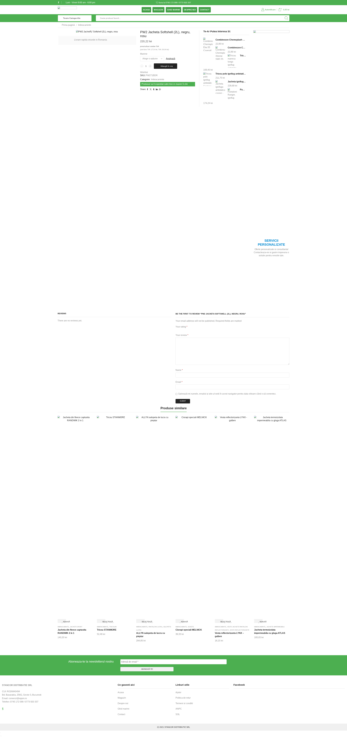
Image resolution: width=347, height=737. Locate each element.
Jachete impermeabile (275, 627)
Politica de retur (183, 698)
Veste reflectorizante (239, 630)
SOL (178, 714)
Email (179, 382)
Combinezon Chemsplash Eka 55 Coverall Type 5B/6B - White (231, 40)
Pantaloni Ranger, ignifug (243, 89)
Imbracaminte (84, 25)
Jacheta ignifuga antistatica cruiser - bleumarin (237, 81)
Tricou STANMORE (106, 630)
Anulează (170, 58)
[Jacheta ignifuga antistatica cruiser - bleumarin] (220, 87)
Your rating (181, 327)
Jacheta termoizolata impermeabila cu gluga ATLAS (269, 631)
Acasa (146, 10)
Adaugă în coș (166, 66)
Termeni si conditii (184, 703)
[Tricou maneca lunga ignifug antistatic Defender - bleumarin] (232, 60)
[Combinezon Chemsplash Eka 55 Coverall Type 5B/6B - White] (208, 45)
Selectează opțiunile (103, 622)
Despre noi (190, 10)
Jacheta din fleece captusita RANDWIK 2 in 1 (72, 631)
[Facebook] (59, 2)
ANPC (179, 709)
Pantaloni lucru (155, 627)
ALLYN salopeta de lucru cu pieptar (150, 634)
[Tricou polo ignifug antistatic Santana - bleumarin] (208, 79)
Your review (182, 335)
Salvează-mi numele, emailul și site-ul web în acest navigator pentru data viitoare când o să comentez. (227, 394)
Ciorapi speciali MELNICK (189, 630)
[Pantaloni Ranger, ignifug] (232, 94)
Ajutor (178, 692)
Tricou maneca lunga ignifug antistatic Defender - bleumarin (243, 55)
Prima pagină (68, 25)
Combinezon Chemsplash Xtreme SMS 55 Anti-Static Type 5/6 (237, 47)
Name (179, 370)
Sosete (191, 627)
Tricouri (113, 627)
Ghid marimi (173, 10)
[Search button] (286, 18)
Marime (143, 54)
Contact (204, 10)
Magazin (158, 10)
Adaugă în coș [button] (64, 622)
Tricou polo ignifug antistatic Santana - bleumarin (231, 74)
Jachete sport (76, 627)
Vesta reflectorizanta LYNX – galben (229, 634)
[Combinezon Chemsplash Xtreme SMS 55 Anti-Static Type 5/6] (220, 53)
